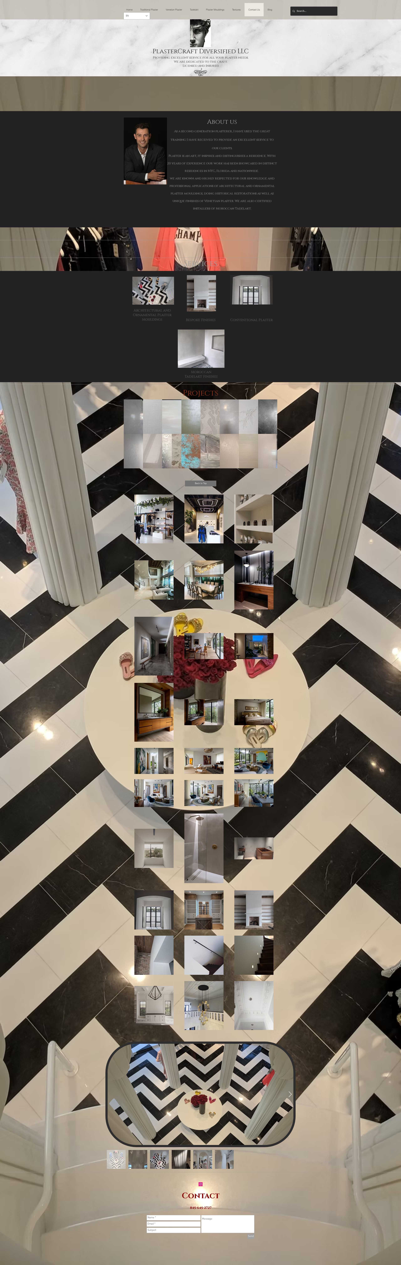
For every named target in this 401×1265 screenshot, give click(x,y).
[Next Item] (290, 1094)
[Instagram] (201, 1184)
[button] (133, 416)
